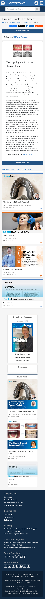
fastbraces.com (27, 154)
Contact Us (8, 497)
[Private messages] (41, 3)
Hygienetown (9, 517)
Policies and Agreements (13, 505)
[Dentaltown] (13, 3)
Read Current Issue (22, 354)
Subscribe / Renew (22, 360)
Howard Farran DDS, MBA (13, 503)
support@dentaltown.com (18, 534)
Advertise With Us (10, 500)
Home (4, 22)
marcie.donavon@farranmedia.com (22, 548)
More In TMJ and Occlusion (16, 169)
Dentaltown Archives (15, 22)
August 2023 (28, 22)
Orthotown (8, 520)
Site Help (8, 525)
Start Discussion (22, 31)
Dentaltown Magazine (22, 317)
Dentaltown (8, 514)
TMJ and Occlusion (20, 37)
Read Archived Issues (22, 357)
